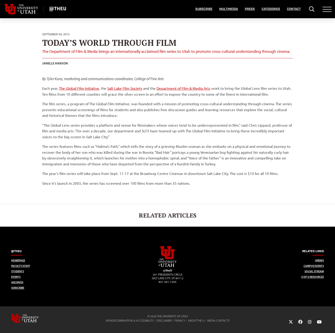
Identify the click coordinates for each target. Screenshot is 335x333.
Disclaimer (164, 320)
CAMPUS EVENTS (314, 266)
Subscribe (203, 9)
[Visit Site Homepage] (167, 266)
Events (16, 277)
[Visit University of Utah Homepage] (22, 9)
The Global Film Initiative (79, 88)
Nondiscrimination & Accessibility (130, 320)
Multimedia (228, 9)
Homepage (18, 260)
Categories (271, 9)
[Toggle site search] (311, 9)
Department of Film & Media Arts (183, 88)
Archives (17, 282)
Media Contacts (218, 320)
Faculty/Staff (20, 266)
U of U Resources (312, 277)
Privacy (180, 320)
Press (250, 9)
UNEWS (319, 260)
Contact (294, 9)
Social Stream (314, 271)
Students (17, 271)
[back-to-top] (329, 324)
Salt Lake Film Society (124, 88)
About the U (196, 320)
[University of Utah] (31, 318)
